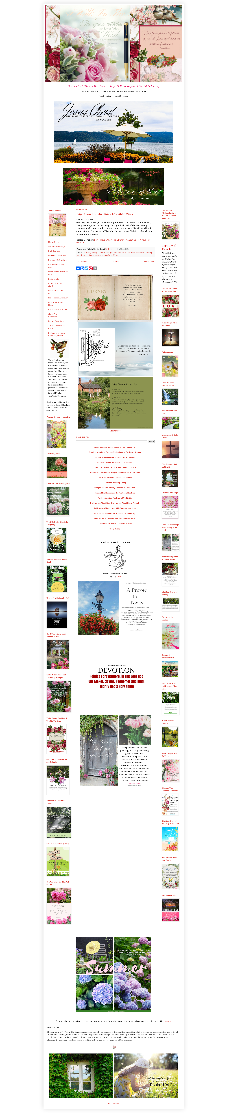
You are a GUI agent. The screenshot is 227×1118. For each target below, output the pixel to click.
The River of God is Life (122, 498)
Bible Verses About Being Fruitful (125, 503)
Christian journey (90, 252)
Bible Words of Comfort (104, 519)
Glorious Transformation (105, 467)
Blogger (167, 1021)
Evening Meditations (114, 452)
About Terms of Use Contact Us (121, 448)
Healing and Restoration (100, 472)
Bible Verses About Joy (125, 513)
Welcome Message (56, 246)
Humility (118, 457)
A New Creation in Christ (126, 467)
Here (119, 576)
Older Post (149, 261)
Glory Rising (114, 529)
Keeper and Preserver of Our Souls (125, 472)
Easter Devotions (125, 524)
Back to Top (113, 1103)
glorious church (117, 252)
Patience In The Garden (125, 488)
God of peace (130, 252)
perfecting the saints (94, 255)
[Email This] (119, 249)
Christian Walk (103, 252)
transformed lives (111, 255)
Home (115, 261)
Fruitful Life (53, 279)
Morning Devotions (97, 452)
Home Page (53, 242)
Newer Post (81, 261)
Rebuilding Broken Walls (125, 519)
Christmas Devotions (107, 524)
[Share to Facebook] (125, 249)
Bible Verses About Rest (100, 503)
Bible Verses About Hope (126, 508)
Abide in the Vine (105, 498)
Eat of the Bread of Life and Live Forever (115, 478)
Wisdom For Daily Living (116, 483)
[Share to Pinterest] (128, 249)
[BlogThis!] (121, 249)
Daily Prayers (54, 251)
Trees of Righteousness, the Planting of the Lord (115, 493)
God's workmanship (144, 252)
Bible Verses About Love (104, 508)
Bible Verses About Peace (104, 513)
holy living (81, 255)
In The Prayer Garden (132, 452)
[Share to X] (123, 249)
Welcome (103, 448)
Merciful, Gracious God (104, 457)
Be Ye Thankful (128, 457)
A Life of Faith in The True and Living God (114, 462)
